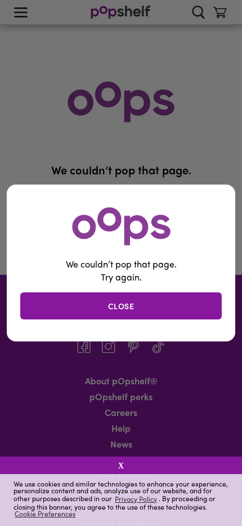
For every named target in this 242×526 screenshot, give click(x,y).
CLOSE (121, 305)
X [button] (121, 465)
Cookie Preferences (45, 514)
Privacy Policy (136, 498)
